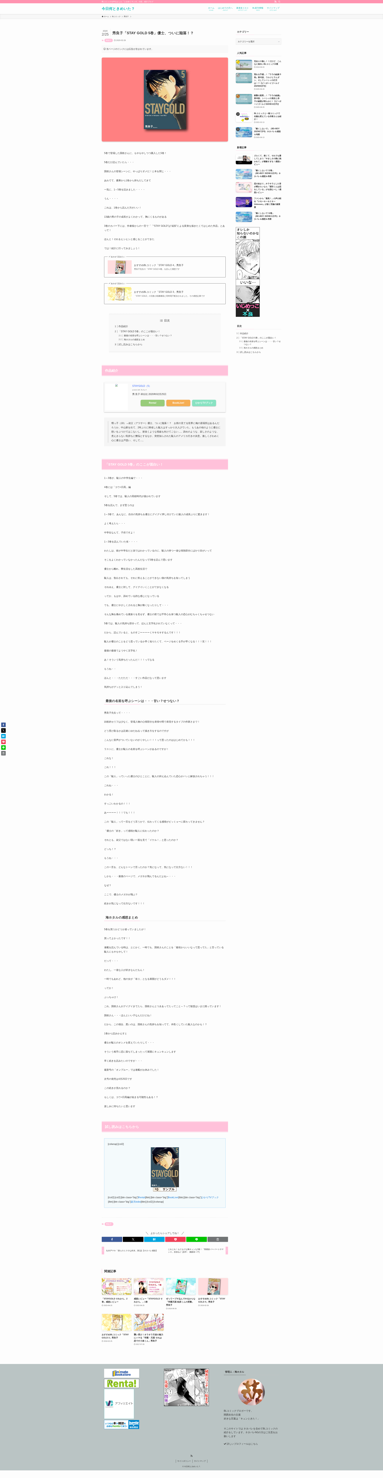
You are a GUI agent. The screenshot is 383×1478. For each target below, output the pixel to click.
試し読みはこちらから (130, 344)
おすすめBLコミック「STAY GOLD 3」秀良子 (159, 292)
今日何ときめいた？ (118, 8)
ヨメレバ (144, 390)
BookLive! (178, 403)
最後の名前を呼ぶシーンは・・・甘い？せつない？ (148, 335)
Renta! (152, 403)
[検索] (279, 1)
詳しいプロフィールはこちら (242, 1444)
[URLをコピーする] (218, 1239)
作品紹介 (123, 326)
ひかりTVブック (204, 403)
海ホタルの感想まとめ (134, 339)
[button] (112, 1239)
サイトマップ (200, 1461)
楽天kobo (136, 1201)
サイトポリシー (184, 1461)
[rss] (275, 1)
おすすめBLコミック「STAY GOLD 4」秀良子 (159, 265)
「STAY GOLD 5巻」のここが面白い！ (139, 331)
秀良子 (108, 40)
